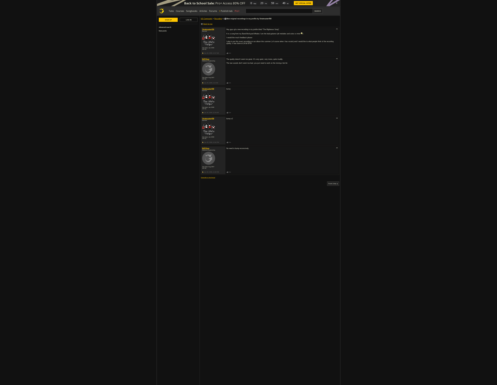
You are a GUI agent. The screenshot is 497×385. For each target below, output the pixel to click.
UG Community (206, 19)
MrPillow (205, 59)
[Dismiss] (337, 3)
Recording (218, 19)
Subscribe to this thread (208, 177)
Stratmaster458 (208, 29)
